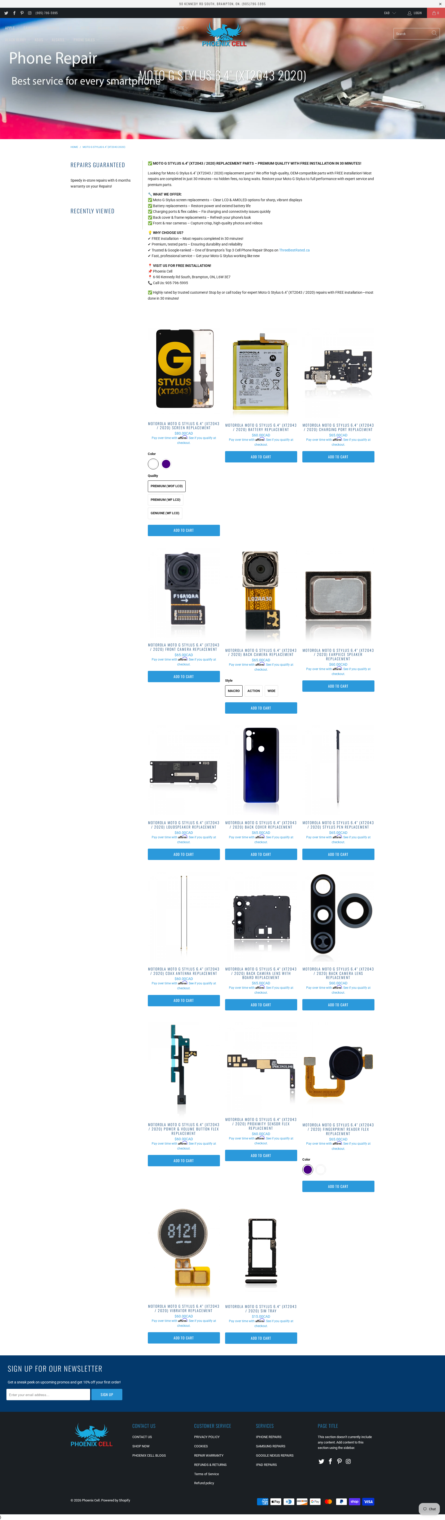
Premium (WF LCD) (166, 500)
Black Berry (16, 39)
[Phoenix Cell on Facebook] (14, 13)
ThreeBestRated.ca (294, 250)
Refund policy (204, 1483)
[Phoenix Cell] (224, 34)
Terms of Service (206, 1474)
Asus (39, 39)
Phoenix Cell (91, 1500)
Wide (271, 691)
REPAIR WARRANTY (209, 1455)
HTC (181, 27)
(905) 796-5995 (47, 13)
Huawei (105, 27)
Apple (10, 27)
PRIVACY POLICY (207, 1437)
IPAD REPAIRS (266, 1465)
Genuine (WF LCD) (165, 513)
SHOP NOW (141, 1446)
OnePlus (126, 27)
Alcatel (59, 39)
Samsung (31, 27)
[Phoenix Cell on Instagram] (29, 13)
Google (54, 27)
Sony (165, 27)
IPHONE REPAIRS (268, 1437)
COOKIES (201, 1446)
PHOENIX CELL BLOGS (149, 1455)
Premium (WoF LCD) (167, 486)
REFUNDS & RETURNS (210, 1465)
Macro (234, 691)
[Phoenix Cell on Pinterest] (22, 13)
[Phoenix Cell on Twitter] (6, 13)
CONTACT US (142, 1437)
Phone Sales (85, 39)
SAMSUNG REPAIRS (270, 1446)
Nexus (147, 27)
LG (70, 27)
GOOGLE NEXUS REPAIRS (275, 1455)
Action (253, 691)
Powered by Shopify (115, 1500)
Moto (86, 27)
